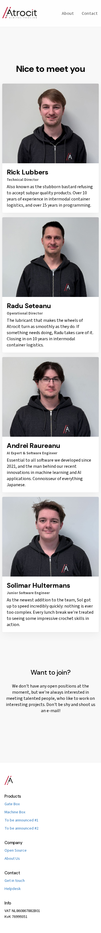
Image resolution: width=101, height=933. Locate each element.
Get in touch (14, 881)
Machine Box (14, 812)
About (68, 13)
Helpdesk (12, 889)
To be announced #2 (21, 828)
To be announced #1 (21, 820)
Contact (90, 13)
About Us (12, 858)
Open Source (15, 850)
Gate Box (12, 804)
